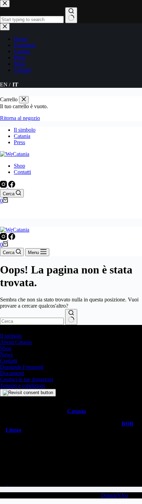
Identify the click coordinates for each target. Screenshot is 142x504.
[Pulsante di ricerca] (71, 317)
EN (4, 215)
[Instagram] (4, 186)
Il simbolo (25, 130)
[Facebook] (11, 186)
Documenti (12, 373)
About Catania (16, 342)
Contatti (22, 172)
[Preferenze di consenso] (28, 392)
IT (15, 215)
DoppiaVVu (114, 495)
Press (19, 142)
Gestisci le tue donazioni (26, 379)
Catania (22, 136)
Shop (19, 166)
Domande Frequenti (21, 367)
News (6, 354)
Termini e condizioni (22, 386)
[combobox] (32, 321)
